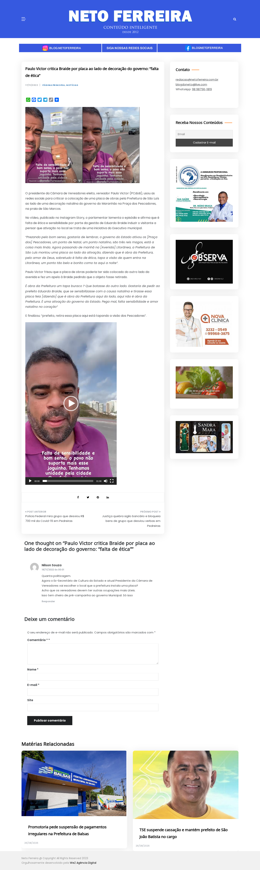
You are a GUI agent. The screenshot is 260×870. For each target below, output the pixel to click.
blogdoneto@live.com (191, 84)
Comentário (37, 640)
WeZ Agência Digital (83, 863)
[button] (71, 403)
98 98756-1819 (202, 89)
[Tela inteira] (112, 481)
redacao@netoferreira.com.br (197, 79)
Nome (32, 669)
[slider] (68, 481)
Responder (48, 601)
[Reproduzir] (30, 481)
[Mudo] (106, 481)
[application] (71, 403)
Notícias (72, 85)
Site (30, 700)
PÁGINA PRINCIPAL (53, 85)
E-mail (33, 685)
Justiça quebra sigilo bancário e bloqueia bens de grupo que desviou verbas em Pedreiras (131, 521)
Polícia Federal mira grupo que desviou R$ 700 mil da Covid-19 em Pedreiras (54, 518)
